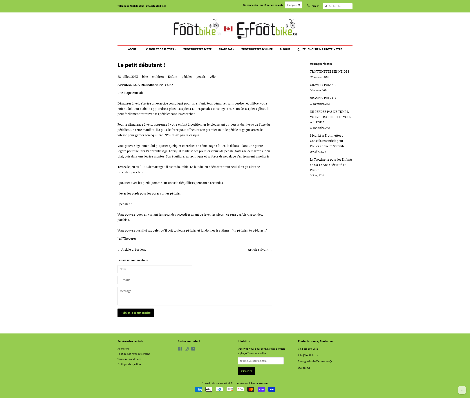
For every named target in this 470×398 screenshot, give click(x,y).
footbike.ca (241, 383)
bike (145, 76)
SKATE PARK (226, 49)
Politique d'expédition (130, 364)
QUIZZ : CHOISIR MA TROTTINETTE (319, 49)
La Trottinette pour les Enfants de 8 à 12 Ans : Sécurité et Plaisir (331, 164)
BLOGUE (285, 49)
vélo (213, 76)
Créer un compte (273, 5)
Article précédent (133, 249)
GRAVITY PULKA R (323, 85)
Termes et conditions (129, 359)
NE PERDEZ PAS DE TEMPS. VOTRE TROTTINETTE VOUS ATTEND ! (330, 116)
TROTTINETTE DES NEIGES (329, 71)
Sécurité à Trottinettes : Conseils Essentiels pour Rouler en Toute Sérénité (327, 140)
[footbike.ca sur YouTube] (193, 349)
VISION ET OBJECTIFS (160, 49)
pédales (187, 76)
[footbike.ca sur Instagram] (187, 349)
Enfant (172, 76)
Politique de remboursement (134, 353)
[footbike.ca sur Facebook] (180, 349)
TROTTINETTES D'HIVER (257, 49)
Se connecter (250, 5)
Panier (315, 6)
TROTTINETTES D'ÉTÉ (197, 49)
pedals (200, 76)
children (158, 76)
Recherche (123, 348)
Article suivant (258, 249)
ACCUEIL (133, 49)
